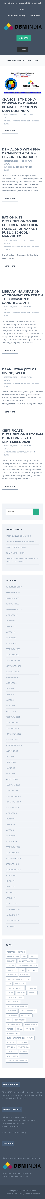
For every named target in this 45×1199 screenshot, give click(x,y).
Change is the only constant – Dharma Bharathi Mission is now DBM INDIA (19, 105)
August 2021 (11, 683)
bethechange (13, 956)
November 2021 (13, 666)
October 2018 (12, 864)
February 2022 (13, 649)
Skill (19, 1029)
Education (19, 984)
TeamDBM (35, 121)
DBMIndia (7, 121)
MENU (24, 50)
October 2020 (12, 739)
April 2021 (11, 705)
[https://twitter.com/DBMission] (6, 1151)
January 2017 (12, 915)
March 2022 (12, 643)
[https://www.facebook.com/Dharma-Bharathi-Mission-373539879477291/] (2, 1151)
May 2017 (10, 892)
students (30, 1029)
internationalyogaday (17, 1006)
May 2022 (10, 632)
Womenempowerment (17, 1061)
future (10, 993)
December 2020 (13, 728)
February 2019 (13, 847)
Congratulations (26, 961)
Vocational (23, 1047)
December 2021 (13, 660)
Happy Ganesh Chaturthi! (18, 536)
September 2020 (14, 745)
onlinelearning (14, 1024)
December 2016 (13, 920)
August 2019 (11, 813)
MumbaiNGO (26, 1015)
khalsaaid (11, 1011)
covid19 (10, 966)
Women (23, 1052)
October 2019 (12, 807)
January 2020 (12, 790)
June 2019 (10, 824)
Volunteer (11, 1052)
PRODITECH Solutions (27, 1191)
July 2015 (10, 926)
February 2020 (13, 785)
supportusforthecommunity (20, 1038)
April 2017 (11, 898)
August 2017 (11, 875)
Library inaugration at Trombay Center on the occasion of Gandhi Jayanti (22, 297)
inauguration (13, 1002)
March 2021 (11, 711)
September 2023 (14, 587)
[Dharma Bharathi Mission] (22, 26)
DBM (22, 970)
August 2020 (12, 751)
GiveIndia (21, 993)
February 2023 (13, 592)
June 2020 (11, 762)
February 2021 (13, 717)
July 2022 (10, 621)
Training (11, 1047)
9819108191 (35, 15)
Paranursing (31, 1024)
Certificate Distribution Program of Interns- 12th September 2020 (22, 436)
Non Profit (19, 1020)
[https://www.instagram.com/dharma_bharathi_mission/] (18, 1151)
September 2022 (14, 609)
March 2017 (11, 903)
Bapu (5, 167)
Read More (9, 131)
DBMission (16, 121)
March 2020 (12, 779)
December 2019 (13, 796)
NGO (9, 1020)
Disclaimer (35, 1194)
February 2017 (13, 909)
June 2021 (10, 694)
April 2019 (11, 836)
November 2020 (13, 734)
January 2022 (12, 654)
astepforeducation (16, 952)
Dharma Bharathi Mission (18, 979)
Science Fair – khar (15, 553)
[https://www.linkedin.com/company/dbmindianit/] (10, 1151)
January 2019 (12, 853)
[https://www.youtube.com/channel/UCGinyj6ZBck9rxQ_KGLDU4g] (14, 1151)
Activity (7, 118)
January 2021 (12, 722)
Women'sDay (12, 1056)
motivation (12, 1015)
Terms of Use (11, 1194)
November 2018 (13, 858)
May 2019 (10, 830)
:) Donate (23, 38)
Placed (10, 1029)
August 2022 (12, 615)
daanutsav (11, 970)
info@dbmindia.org (15, 15)
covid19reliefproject (27, 966)
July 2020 (10, 756)
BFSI (24, 956)
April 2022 (11, 638)
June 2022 (11, 626)
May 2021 (10, 700)
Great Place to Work (16, 547)
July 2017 (10, 881)
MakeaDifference (28, 1011)
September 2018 (13, 869)
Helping (32, 993)
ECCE (9, 984)
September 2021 (13, 677)
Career (33, 956)
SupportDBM (25, 121)
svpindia (11, 1042)
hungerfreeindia (14, 997)
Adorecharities (10, 452)
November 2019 (13, 802)
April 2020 (11, 773)
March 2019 (11, 841)
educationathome (15, 988)
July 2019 (10, 819)
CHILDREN (11, 961)
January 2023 (12, 598)
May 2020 (10, 768)
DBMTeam (24, 975)
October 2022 (12, 604)
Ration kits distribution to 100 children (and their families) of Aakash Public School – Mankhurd (20, 227)
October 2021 (12, 671)
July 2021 (10, 688)
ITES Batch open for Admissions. (22, 541)
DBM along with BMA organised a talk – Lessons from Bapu (21, 153)
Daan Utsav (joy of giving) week (19, 371)
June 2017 (10, 886)
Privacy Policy (24, 1194)
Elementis (31, 988)
